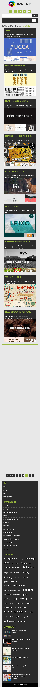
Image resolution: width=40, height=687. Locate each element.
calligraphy (23, 563)
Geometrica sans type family (16, 100)
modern (7, 594)
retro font (19, 603)
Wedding (6, 549)
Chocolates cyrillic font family (18, 312)
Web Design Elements (10, 546)
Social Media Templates (11, 539)
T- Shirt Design (8, 542)
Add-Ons (6, 506)
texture (8, 611)
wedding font (22, 621)
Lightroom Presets (9, 529)
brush (6, 563)
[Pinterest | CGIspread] (24, 11)
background (10, 558)
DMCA (5, 493)
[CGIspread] (20, 8)
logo (19, 590)
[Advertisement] (20, 367)
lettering (22, 585)
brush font (14, 563)
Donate (5, 490)
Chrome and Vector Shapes (21, 639)
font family (17, 578)
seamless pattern (8, 607)
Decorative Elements (10, 512)
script (27, 603)
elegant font (8, 573)
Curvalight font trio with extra (18, 136)
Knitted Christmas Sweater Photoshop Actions (21, 675)
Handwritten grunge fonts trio (18, 241)
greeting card (9, 582)
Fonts (5, 516)
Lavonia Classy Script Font (20, 648)
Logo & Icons (7, 532)
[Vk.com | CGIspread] (29, 11)
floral (25, 572)
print (5, 603)
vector (6, 617)
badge (21, 559)
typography (29, 612)
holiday (27, 582)
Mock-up (6, 522)
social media (20, 607)
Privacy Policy (7, 497)
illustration (7, 585)
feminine (17, 573)
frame (25, 577)
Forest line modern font (15, 171)
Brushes (5, 509)
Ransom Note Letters (19, 631)
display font (28, 567)
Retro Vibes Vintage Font (20, 666)
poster (29, 599)
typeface (18, 611)
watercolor (9, 621)
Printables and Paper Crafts (12, 519)
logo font (27, 589)
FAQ (4, 487)
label (15, 585)
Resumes (6, 526)
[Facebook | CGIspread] (10, 11)
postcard (20, 599)
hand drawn (19, 582)
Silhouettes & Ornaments (11, 536)
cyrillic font (16, 567)
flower (7, 577)
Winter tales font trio (14, 276)
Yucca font (9, 30)
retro (11, 603)
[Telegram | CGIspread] (20, 11)
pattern (27, 594)
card (30, 563)
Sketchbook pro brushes (20, 657)
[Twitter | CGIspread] (15, 11)
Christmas (7, 567)
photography (9, 599)
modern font (17, 595)
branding (30, 558)
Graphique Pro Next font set (16, 65)
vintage (14, 616)
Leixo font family (12, 206)
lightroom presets (10, 590)
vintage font (24, 617)
